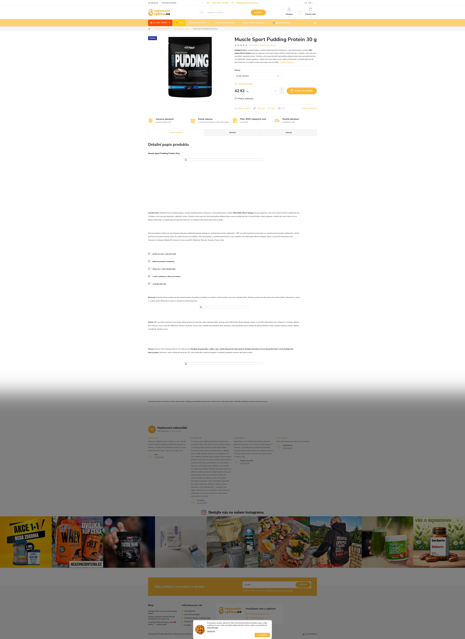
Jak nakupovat (153, 3)
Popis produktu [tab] (176, 133)
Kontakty (187, 625)
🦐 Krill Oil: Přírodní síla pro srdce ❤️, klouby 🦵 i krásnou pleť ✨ (162, 623)
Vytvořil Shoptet (311, 634)
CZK (309, 3)
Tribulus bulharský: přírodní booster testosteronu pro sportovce (161, 618)
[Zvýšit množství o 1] (282, 89)
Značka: (309, 108)
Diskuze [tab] (289, 133)
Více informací (212, 627)
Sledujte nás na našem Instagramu (236, 512)
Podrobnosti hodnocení (268, 45)
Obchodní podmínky (169, 3)
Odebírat (303, 585)
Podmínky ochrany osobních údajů (197, 618)
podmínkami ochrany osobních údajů (279, 591)
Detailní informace (287, 62)
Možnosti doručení (245, 84)
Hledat (258, 12)
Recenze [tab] (232, 133)
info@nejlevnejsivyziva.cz (259, 614)
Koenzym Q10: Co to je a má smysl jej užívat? (162, 612)
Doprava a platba (190, 621)
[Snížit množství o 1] (282, 92)
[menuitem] (160, 23)
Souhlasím (263, 635)
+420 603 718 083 (257, 618)
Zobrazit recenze (175, 431)
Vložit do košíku (304, 91)
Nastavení (211, 631)
